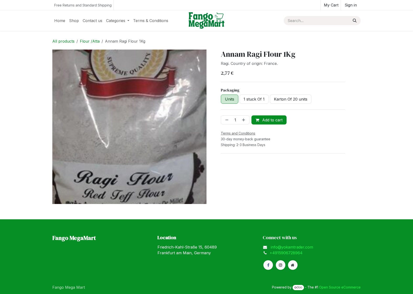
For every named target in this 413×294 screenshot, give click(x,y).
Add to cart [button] (272, 120)
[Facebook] (268, 265)
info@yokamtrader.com (291, 247)
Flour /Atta (90, 41)
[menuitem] (59, 20)
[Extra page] (293, 265)
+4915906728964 (286, 252)
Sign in (351, 5)
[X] (280, 265)
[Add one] (244, 120)
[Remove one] (226, 120)
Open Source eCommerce (340, 287)
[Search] (355, 20)
